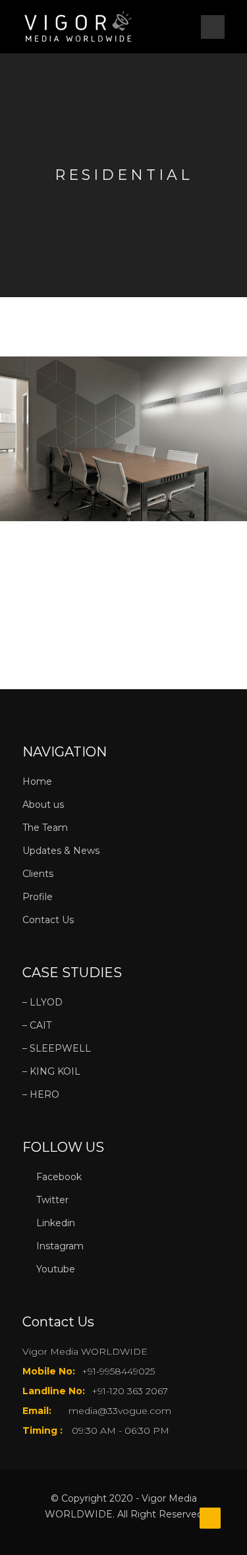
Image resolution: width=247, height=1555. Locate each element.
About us (43, 804)
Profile (37, 897)
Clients (37, 874)
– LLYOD (42, 1002)
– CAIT (36, 1025)
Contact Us (48, 920)
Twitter (52, 1200)
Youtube (55, 1269)
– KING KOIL (51, 1071)
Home (37, 781)
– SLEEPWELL (56, 1048)
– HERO (40, 1094)
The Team (45, 828)
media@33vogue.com (120, 1411)
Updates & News (60, 851)
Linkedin (55, 1223)
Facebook (59, 1177)
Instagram (60, 1246)
